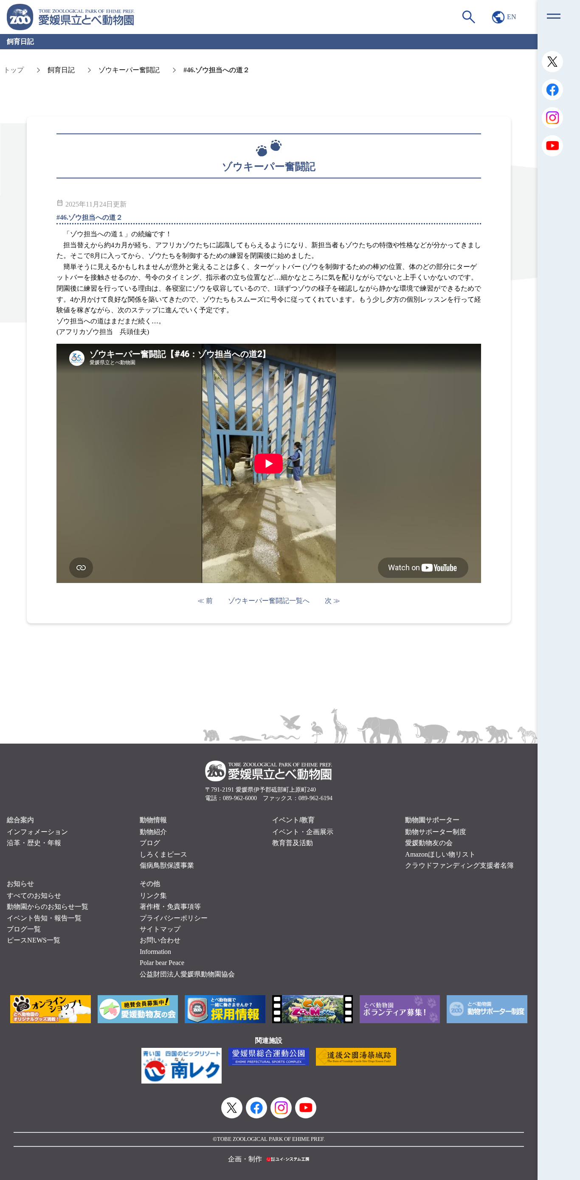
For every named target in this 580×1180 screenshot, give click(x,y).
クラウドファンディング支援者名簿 (459, 865)
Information (155, 951)
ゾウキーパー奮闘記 (129, 70)
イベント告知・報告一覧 (44, 918)
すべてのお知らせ (34, 895)
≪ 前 (205, 600)
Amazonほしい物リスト (440, 854)
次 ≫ (332, 600)
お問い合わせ (160, 940)
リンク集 (153, 895)
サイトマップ (160, 929)
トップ (13, 70)
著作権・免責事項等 (170, 906)
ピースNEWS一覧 (33, 940)
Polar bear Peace (162, 962)
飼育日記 (61, 70)
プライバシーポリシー (174, 918)
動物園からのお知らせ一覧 (47, 906)
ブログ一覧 (24, 929)
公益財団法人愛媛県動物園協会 (187, 974)
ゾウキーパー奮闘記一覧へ (269, 600)
